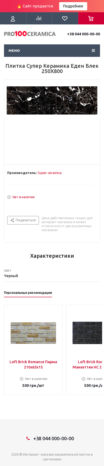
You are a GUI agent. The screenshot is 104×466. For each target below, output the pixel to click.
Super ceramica (50, 173)
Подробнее (73, 6)
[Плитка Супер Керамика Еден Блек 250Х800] (52, 120)
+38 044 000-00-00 (83, 34)
